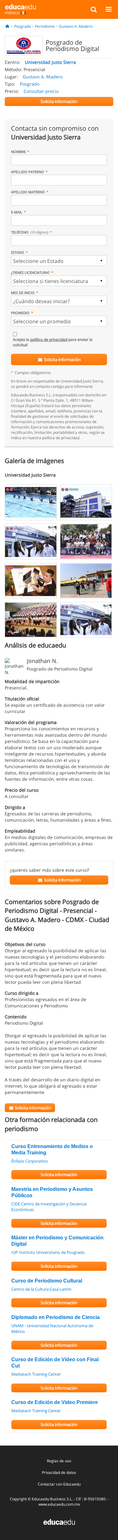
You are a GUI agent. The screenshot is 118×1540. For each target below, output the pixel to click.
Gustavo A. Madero (76, 26)
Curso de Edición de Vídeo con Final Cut (54, 1362)
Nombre (18, 151)
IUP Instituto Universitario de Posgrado (48, 1252)
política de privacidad (48, 339)
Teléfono (29, 232)
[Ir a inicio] (7, 26)
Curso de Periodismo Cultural (46, 1280)
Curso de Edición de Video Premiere (54, 1402)
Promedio (20, 312)
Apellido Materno (28, 192)
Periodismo (45, 26)
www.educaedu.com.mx (59, 1504)
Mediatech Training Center (36, 1374)
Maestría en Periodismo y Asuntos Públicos (52, 1192)
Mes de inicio (23, 292)
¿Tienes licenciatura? (30, 272)
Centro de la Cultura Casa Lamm (41, 1289)
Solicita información (62, 359)
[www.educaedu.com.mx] (59, 1521)
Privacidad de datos (59, 1472)
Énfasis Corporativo (29, 1161)
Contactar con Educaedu (59, 1484)
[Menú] (108, 9)
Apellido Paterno (27, 171)
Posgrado (22, 26)
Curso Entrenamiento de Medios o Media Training (52, 1149)
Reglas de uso (59, 1461)
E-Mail (16, 212)
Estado (17, 252)
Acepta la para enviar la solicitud (53, 342)
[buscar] (93, 9)
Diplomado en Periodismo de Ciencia (55, 1317)
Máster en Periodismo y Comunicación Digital (57, 1241)
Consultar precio (41, 91)
